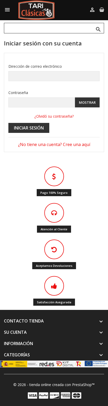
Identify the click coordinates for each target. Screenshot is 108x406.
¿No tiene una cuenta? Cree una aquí (54, 144)
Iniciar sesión (29, 128)
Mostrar (87, 102)
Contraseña (18, 92)
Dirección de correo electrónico (35, 66)
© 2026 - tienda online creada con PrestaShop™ (54, 384)
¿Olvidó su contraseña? (54, 116)
